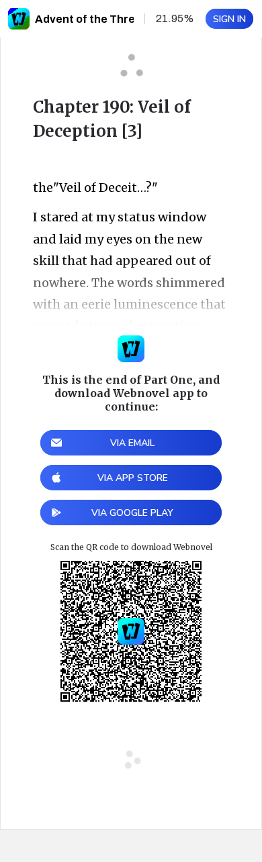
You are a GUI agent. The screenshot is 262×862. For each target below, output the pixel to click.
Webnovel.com (19, 19)
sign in (229, 19)
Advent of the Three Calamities (117, 19)
